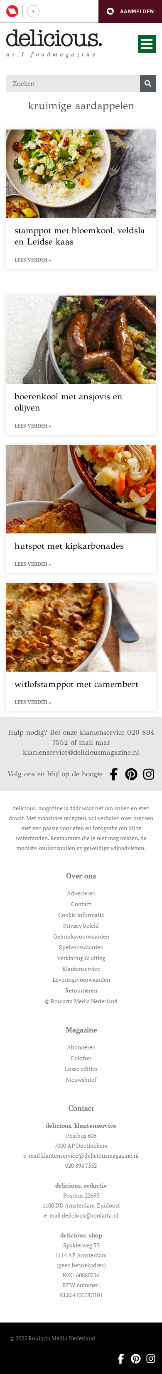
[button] (130, 11)
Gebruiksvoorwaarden (81, 936)
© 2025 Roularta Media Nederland (52, 1338)
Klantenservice (81, 969)
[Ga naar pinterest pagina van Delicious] (128, 774)
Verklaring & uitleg (81, 958)
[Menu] (147, 44)
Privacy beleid (81, 925)
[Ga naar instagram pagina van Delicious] (146, 774)
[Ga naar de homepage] (54, 38)
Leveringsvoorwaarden (81, 979)
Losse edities (81, 1069)
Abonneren (81, 1047)
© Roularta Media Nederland (81, 1001)
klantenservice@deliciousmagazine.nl (81, 752)
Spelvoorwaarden (81, 947)
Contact (81, 904)
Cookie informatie (81, 915)
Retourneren (81, 990)
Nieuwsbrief (81, 1079)
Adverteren (81, 893)
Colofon (81, 1058)
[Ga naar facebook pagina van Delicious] (111, 774)
